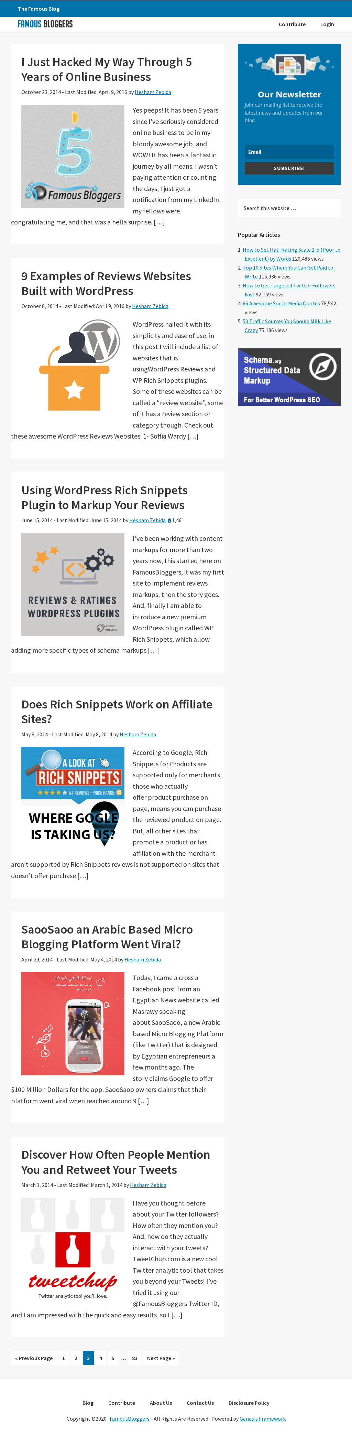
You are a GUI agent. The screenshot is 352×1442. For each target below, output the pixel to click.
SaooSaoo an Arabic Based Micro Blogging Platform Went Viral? (107, 937)
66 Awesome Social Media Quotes (281, 303)
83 (137, 1359)
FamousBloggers (130, 1418)
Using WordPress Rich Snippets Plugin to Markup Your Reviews (104, 497)
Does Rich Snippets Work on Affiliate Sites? (116, 711)
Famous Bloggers (45, 24)
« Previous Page (34, 1359)
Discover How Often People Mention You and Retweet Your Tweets (115, 1162)
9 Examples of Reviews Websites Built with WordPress (106, 283)
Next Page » (161, 1359)
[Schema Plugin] (289, 403)
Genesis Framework (263, 1418)
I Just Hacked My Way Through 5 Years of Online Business (106, 69)
